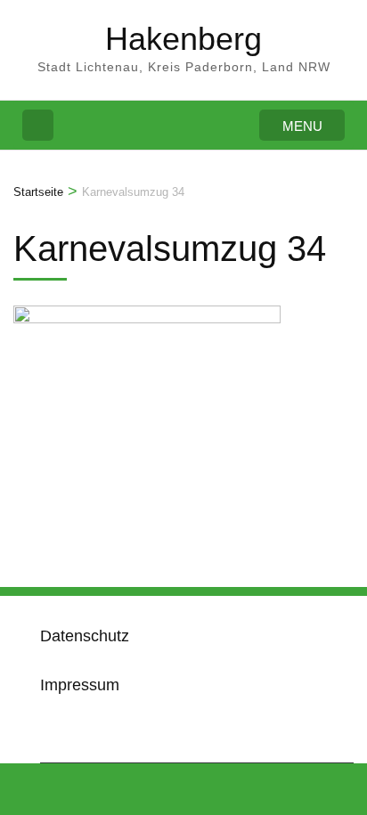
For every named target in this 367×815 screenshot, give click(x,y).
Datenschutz (84, 636)
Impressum (79, 685)
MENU (302, 126)
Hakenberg (183, 38)
